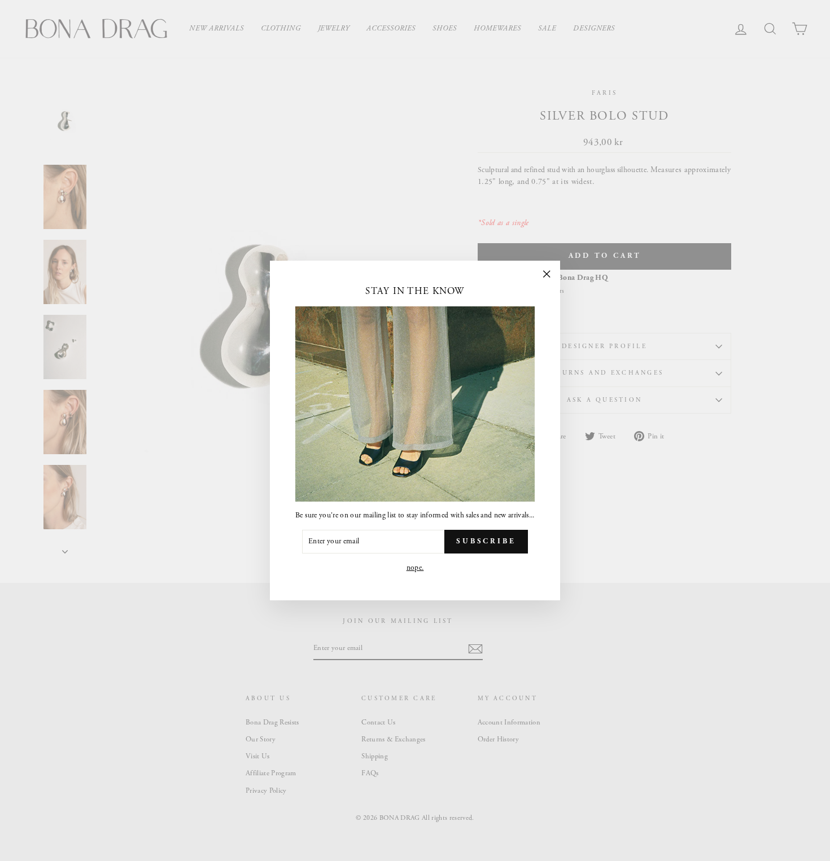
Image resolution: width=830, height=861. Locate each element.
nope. (415, 568)
